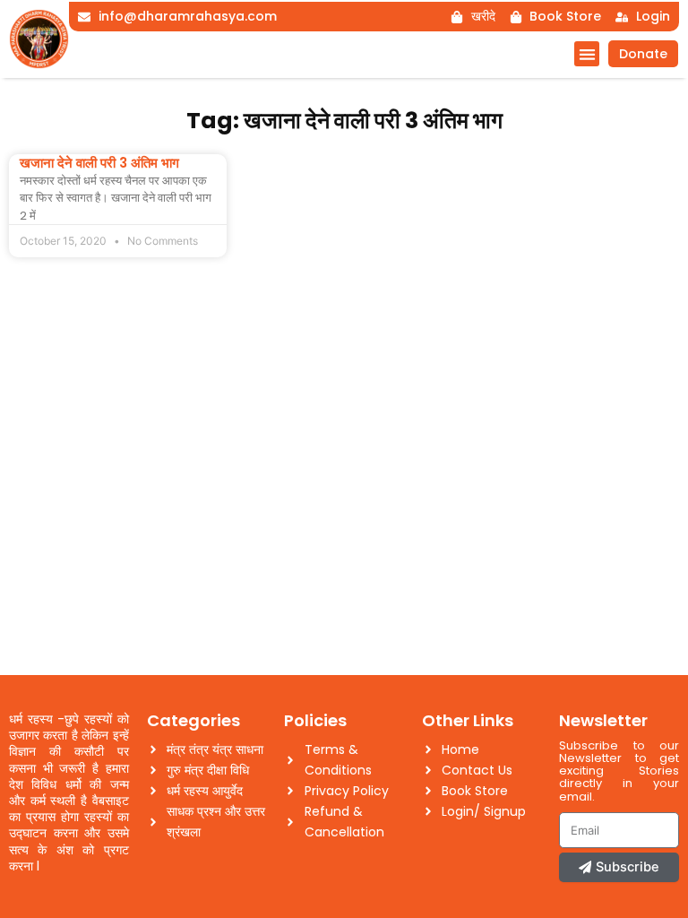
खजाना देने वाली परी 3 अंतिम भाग (99, 162)
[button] (587, 54)
